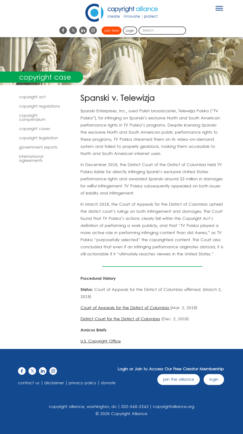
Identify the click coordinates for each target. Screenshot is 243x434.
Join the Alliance (178, 379)
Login (130, 31)
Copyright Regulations (39, 106)
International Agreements (31, 158)
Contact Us (28, 383)
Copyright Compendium (32, 117)
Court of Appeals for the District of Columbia (125, 308)
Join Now (111, 31)
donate (108, 383)
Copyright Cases (34, 128)
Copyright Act (32, 97)
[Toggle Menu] (219, 8)
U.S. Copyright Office (100, 341)
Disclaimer (54, 383)
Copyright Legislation (38, 138)
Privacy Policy (82, 383)
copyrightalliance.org (173, 406)
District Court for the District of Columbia (120, 319)
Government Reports (38, 147)
